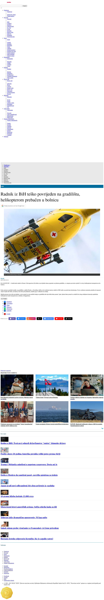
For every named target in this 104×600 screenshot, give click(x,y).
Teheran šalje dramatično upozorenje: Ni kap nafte (24, 517)
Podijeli (5, 298)
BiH (5, 168)
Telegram (8, 307)
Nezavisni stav (7, 182)
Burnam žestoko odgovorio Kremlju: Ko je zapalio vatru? (27, 539)
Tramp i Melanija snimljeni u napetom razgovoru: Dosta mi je (29, 464)
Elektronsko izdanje (9, 580)
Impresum (6, 573)
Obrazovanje (7, 172)
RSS (5, 579)
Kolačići (6, 572)
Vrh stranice (5, 548)
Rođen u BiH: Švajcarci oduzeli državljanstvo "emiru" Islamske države (33, 443)
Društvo (6, 171)
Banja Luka (7, 178)
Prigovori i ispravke (6, 370)
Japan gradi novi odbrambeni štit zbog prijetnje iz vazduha (27, 485)
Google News (49, 318)
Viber (8, 305)
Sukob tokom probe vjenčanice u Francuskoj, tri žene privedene (30, 528)
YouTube (60, 318)
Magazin (6, 95)
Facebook (9, 301)
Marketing (6, 567)
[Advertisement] (52, 150)
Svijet (5, 175)
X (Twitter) (9, 303)
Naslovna (6, 10)
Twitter (6, 577)
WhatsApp (9, 309)
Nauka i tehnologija (9, 119)
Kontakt (6, 566)
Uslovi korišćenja (8, 570)
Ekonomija (7, 57)
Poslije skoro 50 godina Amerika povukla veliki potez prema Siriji (30, 454)
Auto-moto (7, 108)
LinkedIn (8, 310)
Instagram (32, 318)
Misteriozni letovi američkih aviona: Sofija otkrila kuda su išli (29, 507)
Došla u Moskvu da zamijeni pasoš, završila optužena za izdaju (29, 475)
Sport (5, 38)
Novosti (6, 17)
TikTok (69, 318)
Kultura (6, 67)
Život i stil (6, 79)
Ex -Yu (6, 174)
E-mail (8, 314)
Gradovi (6, 169)
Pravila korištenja (8, 569)
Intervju (6, 179)
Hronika (6, 177)
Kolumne (6, 181)
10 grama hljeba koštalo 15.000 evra (17, 496)
